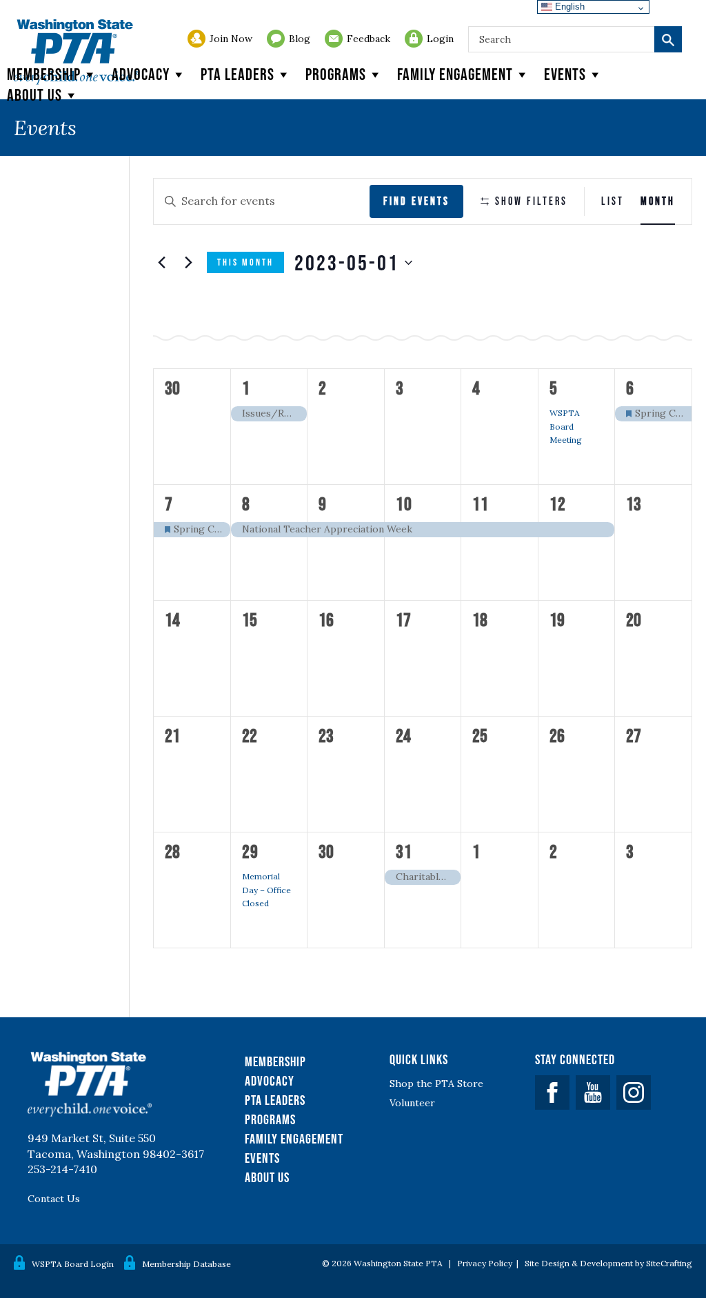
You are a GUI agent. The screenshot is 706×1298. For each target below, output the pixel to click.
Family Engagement (455, 74)
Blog (299, 38)
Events (565, 74)
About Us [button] (34, 95)
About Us (267, 1177)
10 (404, 503)
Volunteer (412, 1103)
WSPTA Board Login (73, 1264)
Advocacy (141, 74)
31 (404, 851)
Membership (44, 74)
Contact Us (54, 1198)
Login (440, 38)
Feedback (368, 38)
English (568, 6)
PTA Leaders (237, 74)
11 (480, 503)
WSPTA (76, 52)
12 (557, 503)
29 (250, 851)
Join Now (231, 38)
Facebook (552, 1092)
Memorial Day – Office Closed (266, 889)
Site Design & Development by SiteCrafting (608, 1263)
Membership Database (186, 1264)
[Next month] (188, 262)
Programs (335, 74)
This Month (245, 262)
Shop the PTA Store (436, 1083)
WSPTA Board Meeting (565, 426)
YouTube (593, 1092)
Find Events (416, 200)
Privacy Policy (484, 1263)
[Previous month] (161, 262)
